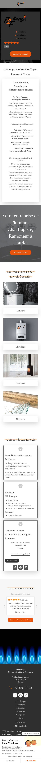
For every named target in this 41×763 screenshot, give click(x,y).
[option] (20, 605)
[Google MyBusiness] (20, 567)
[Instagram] (26, 567)
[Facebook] (15, 567)
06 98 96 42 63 (20, 554)
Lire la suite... (20, 612)
